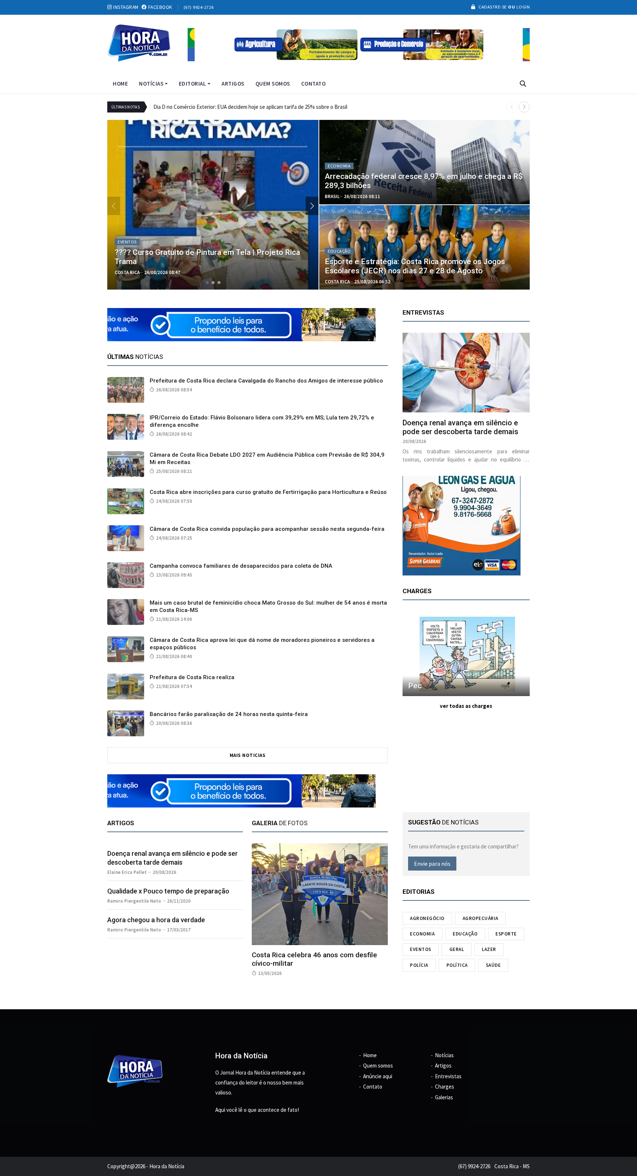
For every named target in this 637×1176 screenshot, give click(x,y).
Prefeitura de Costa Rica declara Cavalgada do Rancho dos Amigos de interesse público (266, 380)
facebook (159, 7)
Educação (465, 934)
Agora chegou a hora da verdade (156, 920)
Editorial (192, 83)
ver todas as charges (466, 705)
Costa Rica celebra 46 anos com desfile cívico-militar (314, 959)
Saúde (493, 965)
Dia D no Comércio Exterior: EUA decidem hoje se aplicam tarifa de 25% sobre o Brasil (250, 106)
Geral (456, 949)
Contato (313, 83)
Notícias (151, 83)
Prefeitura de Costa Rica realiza (192, 677)
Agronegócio (427, 918)
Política (457, 965)
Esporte (506, 934)
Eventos (420, 949)
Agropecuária (480, 918)
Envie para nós (432, 863)
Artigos (233, 83)
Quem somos (272, 83)
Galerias (444, 1097)
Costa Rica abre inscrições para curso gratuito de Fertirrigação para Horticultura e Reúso (268, 492)
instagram (125, 7)
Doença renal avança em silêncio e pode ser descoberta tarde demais (460, 427)
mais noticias (248, 755)
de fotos (279, 823)
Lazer (489, 949)
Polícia (419, 965)
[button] (524, 107)
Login (522, 7)
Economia (422, 934)
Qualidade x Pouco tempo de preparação (168, 891)
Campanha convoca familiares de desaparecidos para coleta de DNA (241, 566)
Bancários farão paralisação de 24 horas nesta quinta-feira (229, 714)
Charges (444, 1086)
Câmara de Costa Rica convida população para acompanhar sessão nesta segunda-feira (267, 529)
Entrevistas (448, 1076)
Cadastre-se (492, 7)
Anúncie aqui (377, 1076)
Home (120, 83)
